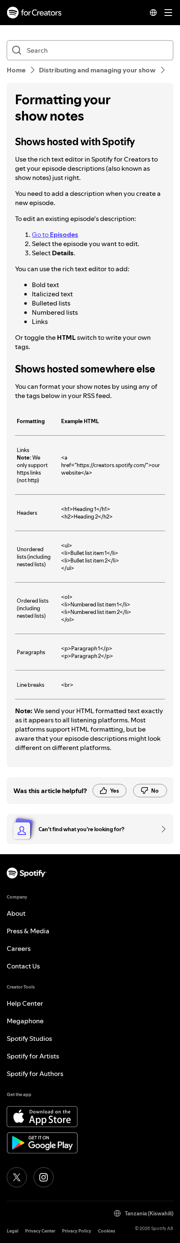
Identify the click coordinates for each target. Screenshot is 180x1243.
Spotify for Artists (33, 1056)
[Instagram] (43, 1177)
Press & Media (28, 930)
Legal (12, 1231)
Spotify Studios (29, 1038)
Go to (55, 234)
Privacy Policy (76, 1231)
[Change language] (153, 12)
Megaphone (25, 1020)
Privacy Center (40, 1231)
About (16, 913)
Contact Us (23, 966)
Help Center (25, 1003)
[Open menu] (168, 13)
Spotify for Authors (35, 1073)
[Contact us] (161, 829)
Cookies (106, 1231)
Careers (19, 948)
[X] (17, 1177)
